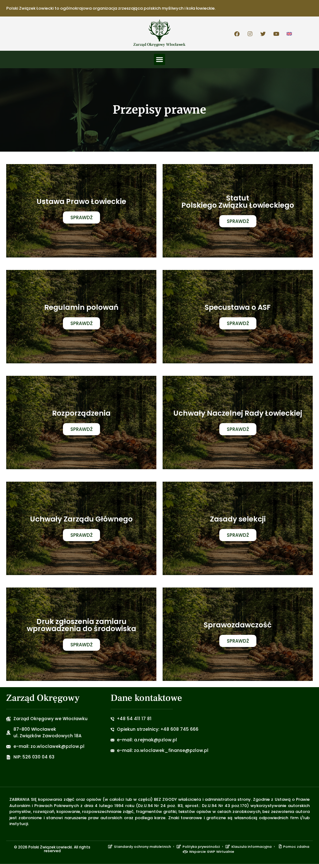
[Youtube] (276, 33)
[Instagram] (250, 33)
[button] (159, 59)
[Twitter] (263, 33)
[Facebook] (237, 33)
